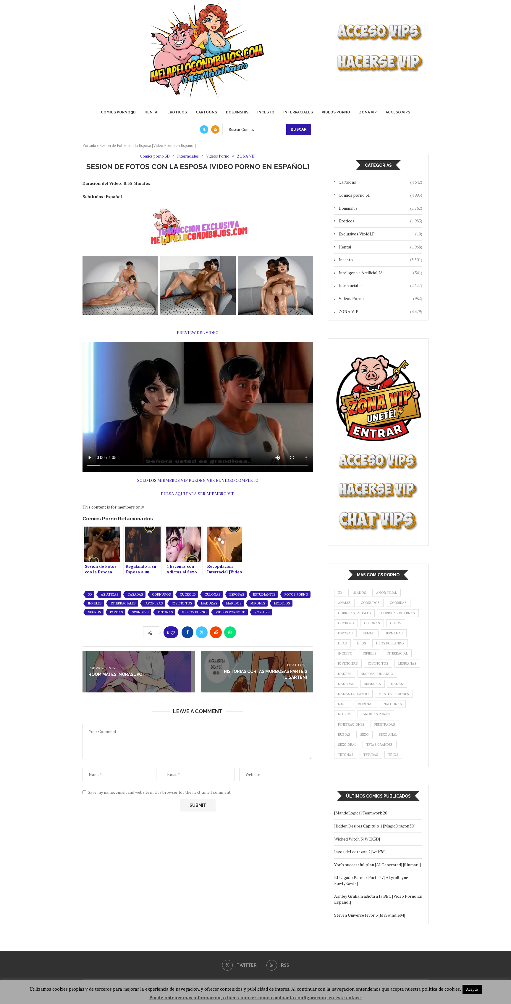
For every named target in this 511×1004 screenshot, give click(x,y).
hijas (342, 643)
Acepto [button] (472, 989)
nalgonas (393, 704)
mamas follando (353, 694)
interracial (397, 653)
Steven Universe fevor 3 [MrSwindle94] (369, 915)
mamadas (372, 684)
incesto (345, 653)
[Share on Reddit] (216, 632)
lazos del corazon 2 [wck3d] (360, 851)
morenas (365, 704)
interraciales (123, 603)
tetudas (370, 755)
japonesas (154, 603)
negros (94, 612)
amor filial (386, 593)
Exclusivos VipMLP (380, 234)
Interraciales (298, 112)
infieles (95, 603)
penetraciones (351, 724)
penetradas (384, 724)
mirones (257, 603)
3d (90, 594)
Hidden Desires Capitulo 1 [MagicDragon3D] (374, 826)
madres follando (377, 674)
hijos (361, 643)
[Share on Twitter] (202, 632)
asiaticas (110, 594)
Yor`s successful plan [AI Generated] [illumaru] (377, 864)
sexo (364, 734)
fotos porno (296, 594)
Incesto (265, 112)
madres (344, 674)
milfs (342, 704)
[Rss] (215, 129)
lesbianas (407, 663)
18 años (359, 593)
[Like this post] (173, 632)
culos (395, 623)
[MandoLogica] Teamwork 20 (360, 813)
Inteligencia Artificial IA (380, 272)
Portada (89, 145)
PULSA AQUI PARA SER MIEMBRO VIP (198, 493)
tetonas (165, 612)
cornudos (161, 594)
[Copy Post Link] (244, 632)
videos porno (194, 612)
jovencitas (348, 663)
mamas (397, 684)
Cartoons (206, 112)
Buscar (299, 129)
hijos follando (390, 643)
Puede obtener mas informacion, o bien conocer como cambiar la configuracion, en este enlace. (255, 997)
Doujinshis (237, 112)
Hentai (152, 112)
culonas (213, 594)
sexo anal (388, 734)
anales (344, 603)
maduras (209, 603)
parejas (116, 612)
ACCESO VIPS (398, 112)
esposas (236, 594)
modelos (282, 603)
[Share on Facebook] (187, 632)
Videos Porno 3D (230, 612)
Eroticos (177, 112)
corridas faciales (354, 613)
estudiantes (264, 594)
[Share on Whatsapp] (230, 632)
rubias (344, 734)
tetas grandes (379, 744)
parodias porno (375, 714)
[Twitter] (204, 129)
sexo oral (347, 744)
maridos (234, 603)
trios (393, 755)
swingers (140, 612)
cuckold (188, 594)
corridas (398, 603)
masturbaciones (394, 694)
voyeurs (262, 612)
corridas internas (398, 613)
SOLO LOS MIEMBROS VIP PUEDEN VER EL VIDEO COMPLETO (197, 480)
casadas (135, 594)
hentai (369, 633)
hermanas (394, 633)
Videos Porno (336, 112)
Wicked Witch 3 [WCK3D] (357, 839)
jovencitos (182, 603)
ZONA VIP (368, 112)
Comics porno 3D (118, 112)
